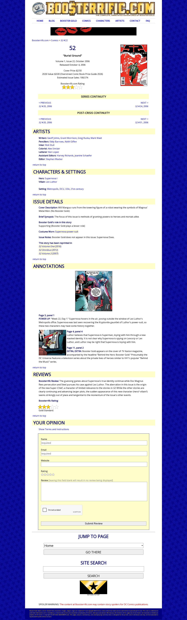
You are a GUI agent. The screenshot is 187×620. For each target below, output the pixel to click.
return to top (39, 164)
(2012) (48, 249)
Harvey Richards (65, 155)
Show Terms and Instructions (54, 429)
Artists (119, 20)
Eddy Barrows (57, 141)
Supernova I (51, 178)
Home (40, 20)
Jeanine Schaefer (83, 155)
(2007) (48, 253)
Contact (135, 20)
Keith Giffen (71, 141)
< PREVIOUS (45, 102)
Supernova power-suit (66, 231)
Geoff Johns (53, 138)
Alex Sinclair (54, 148)
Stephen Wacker (54, 159)
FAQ (148, 20)
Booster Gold (68, 20)
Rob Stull (49, 145)
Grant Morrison (69, 138)
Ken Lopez (53, 151)
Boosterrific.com (40, 40)
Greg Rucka (84, 138)
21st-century (77, 188)
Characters (103, 20)
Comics (86, 20)
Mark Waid (96, 138)
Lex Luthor (51, 181)
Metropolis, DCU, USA (58, 188)
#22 (64, 40)
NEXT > (144, 102)
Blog (52, 20)
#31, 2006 (141, 122)
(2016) (50, 246)
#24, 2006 (141, 106)
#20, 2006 (45, 106)
